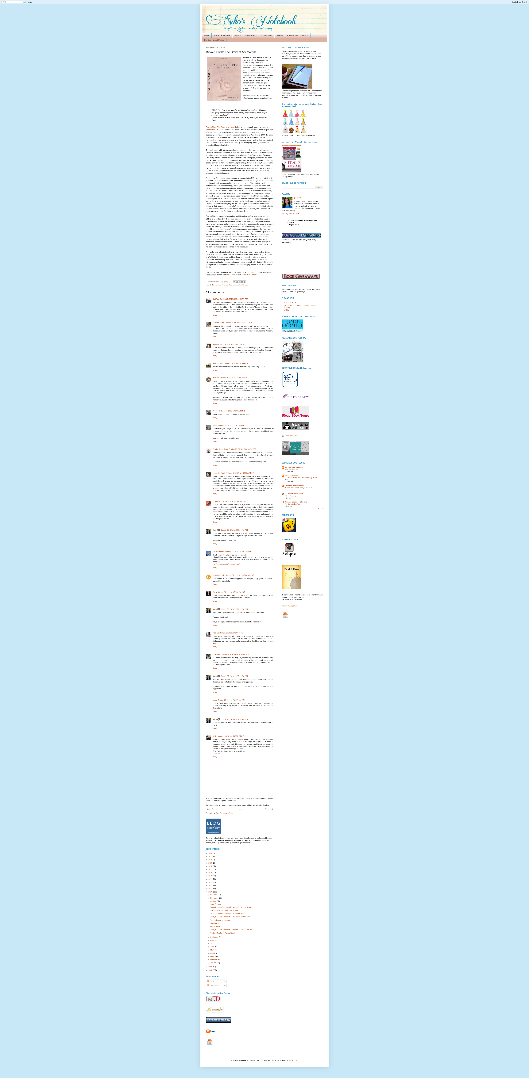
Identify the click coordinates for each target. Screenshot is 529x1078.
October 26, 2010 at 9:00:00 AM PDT (234, 530)
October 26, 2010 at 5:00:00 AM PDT (242, 449)
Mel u (215, 592)
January (213, 963)
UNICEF (287, 310)
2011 (210, 889)
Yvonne (215, 411)
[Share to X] (239, 281)
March (212, 956)
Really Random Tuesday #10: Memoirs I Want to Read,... (231, 907)
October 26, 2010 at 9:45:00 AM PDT (239, 551)
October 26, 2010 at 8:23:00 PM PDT (230, 633)
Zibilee (215, 501)
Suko (215, 530)
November (214, 898)
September (214, 937)
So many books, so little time (296, 502)
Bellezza (216, 378)
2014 (210, 879)
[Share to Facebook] (242, 281)
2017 (210, 869)
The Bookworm (218, 551)
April (212, 953)
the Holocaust (243, 285)
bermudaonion (218, 323)
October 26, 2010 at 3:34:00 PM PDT (231, 592)
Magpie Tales (266, 35)
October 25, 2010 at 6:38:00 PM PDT (232, 411)
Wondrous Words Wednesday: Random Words (227, 914)
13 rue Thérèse (216, 926)
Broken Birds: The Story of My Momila (224, 910)
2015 (210, 876)
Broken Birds (216, 285)
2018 (210, 866)
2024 (210, 853)
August (213, 940)
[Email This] (234, 281)
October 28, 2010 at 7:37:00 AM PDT (231, 700)
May (212, 950)
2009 (210, 967)
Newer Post (211, 809)
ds (213, 736)
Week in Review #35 (291, 469)
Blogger (294, 1060)
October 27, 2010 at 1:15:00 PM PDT (234, 676)
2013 (210, 882)
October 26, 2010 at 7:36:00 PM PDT (234, 609)
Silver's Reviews (291, 476)
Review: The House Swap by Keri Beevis (298, 488)
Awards (237, 35)
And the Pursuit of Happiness (221, 920)
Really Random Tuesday (298, 35)
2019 (210, 863)
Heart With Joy (215, 904)
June (212, 947)
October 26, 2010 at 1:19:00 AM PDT (231, 425)
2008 (210, 970)
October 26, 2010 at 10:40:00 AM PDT (240, 575)
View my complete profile (291, 214)
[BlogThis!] (236, 281)
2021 (210, 857)
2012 (210, 885)
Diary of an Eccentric (250, 275)
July (212, 943)
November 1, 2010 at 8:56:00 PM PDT (229, 736)
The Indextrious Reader (294, 494)
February (214, 960)
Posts (211, 981)
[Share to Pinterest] (244, 281)
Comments (213, 985)
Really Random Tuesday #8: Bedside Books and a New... (231, 930)
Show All (320, 509)
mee (214, 633)
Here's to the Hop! (216, 923)
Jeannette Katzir (212, 130)
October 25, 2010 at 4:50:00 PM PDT (231, 344)
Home (240, 809)
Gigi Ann (216, 299)
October (213, 901)
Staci (215, 344)
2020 (210, 860)
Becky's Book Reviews (294, 467)
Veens (215, 425)
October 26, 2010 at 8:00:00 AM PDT (232, 501)
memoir (235, 285)
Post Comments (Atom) (224, 813)
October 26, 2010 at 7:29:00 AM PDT (240, 473)
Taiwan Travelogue (291, 496)
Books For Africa (290, 302)
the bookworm (232, 275)
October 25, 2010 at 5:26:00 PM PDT (234, 378)
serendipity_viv (219, 575)
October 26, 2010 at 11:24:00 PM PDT (235, 654)
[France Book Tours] (290, 436)
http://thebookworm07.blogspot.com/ (226, 564)
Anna (215, 700)
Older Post (269, 809)
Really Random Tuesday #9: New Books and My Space (231, 917)
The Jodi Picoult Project (214, 40)
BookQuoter (217, 363)
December (214, 895)
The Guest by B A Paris (292, 504)
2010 (210, 892)
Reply (215, 315)
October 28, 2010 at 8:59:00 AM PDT (234, 719)
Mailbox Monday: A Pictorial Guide (223, 933)
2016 (210, 873)
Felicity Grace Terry (220, 449)
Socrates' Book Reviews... (295, 486)
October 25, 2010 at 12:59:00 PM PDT (234, 299)
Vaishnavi (216, 654)
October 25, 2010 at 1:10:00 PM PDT (238, 323)
